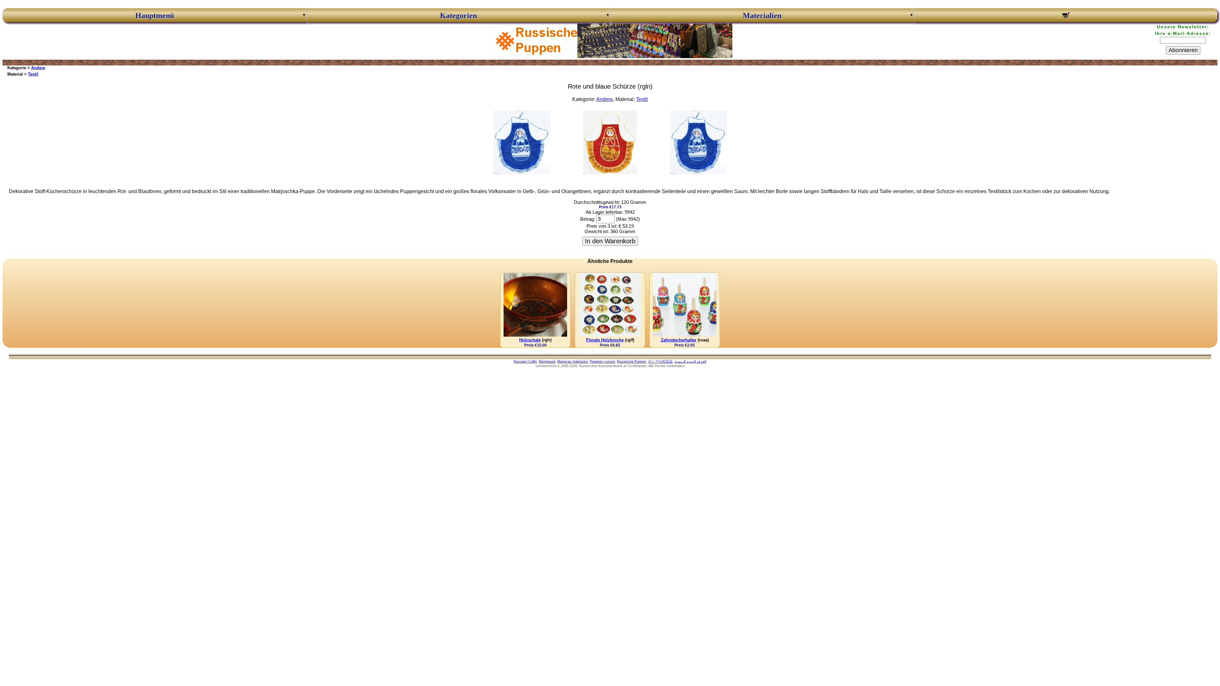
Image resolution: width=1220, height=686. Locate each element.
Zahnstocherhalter (678, 340)
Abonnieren (1183, 50)
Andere (38, 67)
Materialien (762, 15)
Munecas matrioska (572, 361)
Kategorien (458, 15)
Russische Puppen (631, 361)
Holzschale (530, 340)
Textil (33, 74)
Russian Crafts (525, 361)
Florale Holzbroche (605, 340)
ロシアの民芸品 (660, 361)
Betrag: (587, 219)
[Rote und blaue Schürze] (521, 172)
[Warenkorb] (1065, 16)
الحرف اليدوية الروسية (690, 361)
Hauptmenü (154, 15)
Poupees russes (602, 361)
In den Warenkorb (610, 241)
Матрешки (547, 361)
